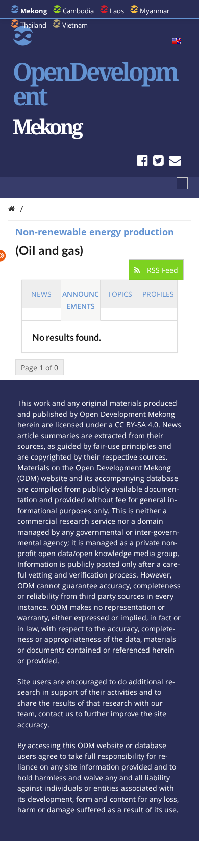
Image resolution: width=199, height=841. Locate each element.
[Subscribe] (175, 162)
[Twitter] (158, 162)
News (41, 294)
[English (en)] (176, 41)
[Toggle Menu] (182, 183)
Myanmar (154, 10)
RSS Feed (161, 270)
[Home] (11, 208)
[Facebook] (142, 162)
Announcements (80, 300)
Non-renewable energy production (94, 232)
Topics (120, 294)
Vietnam (75, 25)
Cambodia (78, 10)
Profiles (158, 294)
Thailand (33, 25)
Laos (117, 10)
